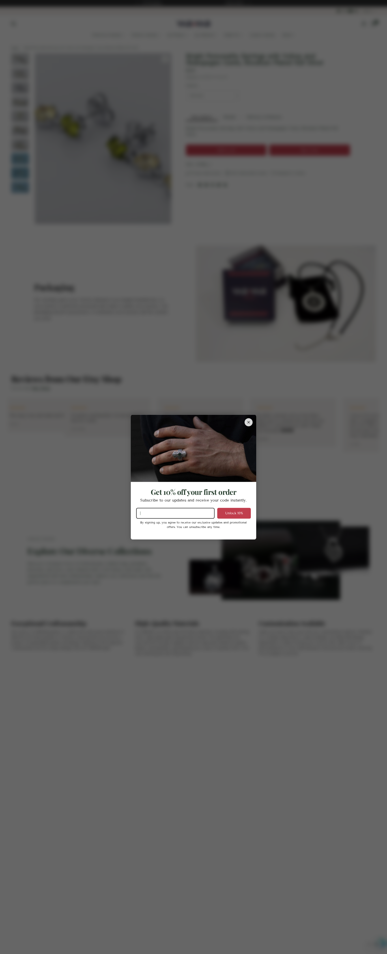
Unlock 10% (234, 513)
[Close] (249, 422)
